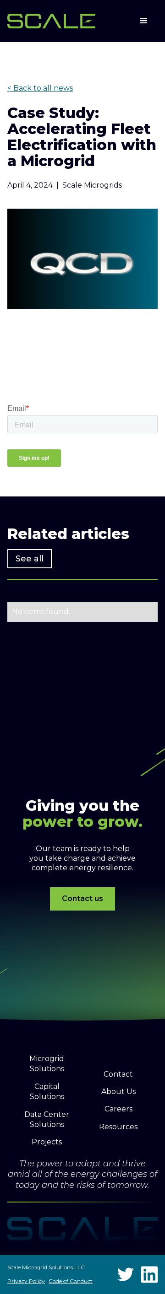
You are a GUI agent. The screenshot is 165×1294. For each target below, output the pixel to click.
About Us (118, 1091)
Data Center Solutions (46, 1119)
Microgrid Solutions (46, 1063)
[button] (144, 21)
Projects (47, 1142)
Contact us (82, 898)
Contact (118, 1074)
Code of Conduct (71, 1281)
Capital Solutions (47, 1091)
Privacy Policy (26, 1281)
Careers (118, 1109)
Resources (118, 1126)
